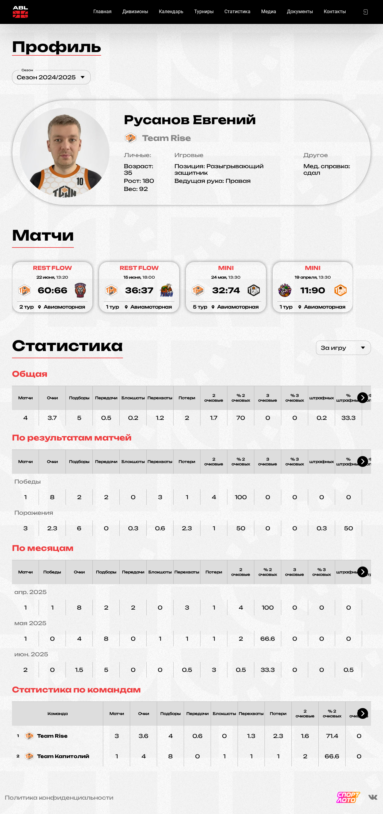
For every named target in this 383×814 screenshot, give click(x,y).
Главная (102, 11)
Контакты (335, 11)
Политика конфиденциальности (59, 798)
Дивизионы (135, 11)
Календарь (171, 11)
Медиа (268, 11)
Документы (300, 11)
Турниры (204, 11)
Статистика (237, 11)
